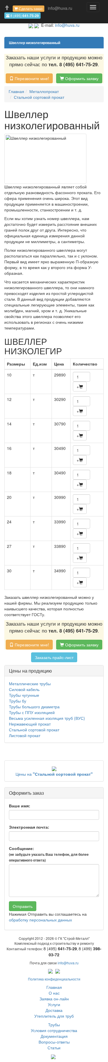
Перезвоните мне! (31, 78)
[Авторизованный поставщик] (53, 1056)
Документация (54, 1036)
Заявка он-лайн (54, 999)
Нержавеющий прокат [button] (30, 724)
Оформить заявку (81, 78)
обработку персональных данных (40, 920)
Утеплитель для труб (54, 1016)
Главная (54, 987)
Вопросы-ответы (54, 1042)
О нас (54, 993)
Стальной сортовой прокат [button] (34, 729)
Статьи (54, 1047)
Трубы (54, 1024)
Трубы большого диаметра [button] (34, 706)
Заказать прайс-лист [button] (54, 657)
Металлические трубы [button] (30, 683)
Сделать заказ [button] (30, 8)
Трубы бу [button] (17, 701)
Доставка (54, 1010)
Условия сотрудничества (54, 1030)
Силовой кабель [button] (24, 689)
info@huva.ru (60, 8)
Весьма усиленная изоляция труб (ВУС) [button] (47, 718)
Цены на (54, 774)
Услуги (54, 1004)
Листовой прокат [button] (24, 735)
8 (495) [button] (24, 15)
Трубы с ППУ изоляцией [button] (32, 712)
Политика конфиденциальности (54, 978)
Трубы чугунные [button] (24, 695)
